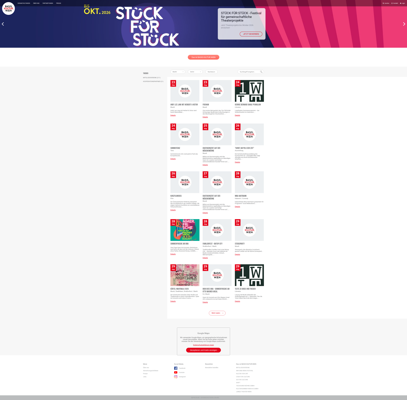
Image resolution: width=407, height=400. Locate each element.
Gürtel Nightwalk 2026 (179, 289)
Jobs (144, 377)
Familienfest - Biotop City (212, 243)
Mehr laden (216, 313)
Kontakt (395, 3)
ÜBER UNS (36, 3)
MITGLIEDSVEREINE (243, 367)
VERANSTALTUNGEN (23, 3)
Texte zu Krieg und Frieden (245, 289)
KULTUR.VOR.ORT (242, 373)
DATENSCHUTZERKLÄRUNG (210, 398)
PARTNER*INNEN (48, 3)
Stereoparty (240, 243)
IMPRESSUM (195, 398)
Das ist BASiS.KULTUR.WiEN (203, 57)
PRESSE (58, 3)
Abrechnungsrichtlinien (150, 370)
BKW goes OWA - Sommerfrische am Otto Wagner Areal (216, 290)
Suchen (386, 3)
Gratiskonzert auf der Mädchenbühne (211, 149)
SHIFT (238, 382)
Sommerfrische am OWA (179, 243)
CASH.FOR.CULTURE (243, 377)
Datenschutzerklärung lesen (203, 345)
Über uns (146, 367)
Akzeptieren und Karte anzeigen (203, 350)
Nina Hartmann (240, 196)
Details (173, 115)
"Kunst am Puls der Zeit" (244, 148)
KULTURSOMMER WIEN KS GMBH (247, 389)
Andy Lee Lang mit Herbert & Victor (184, 104)
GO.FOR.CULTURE (242, 379)
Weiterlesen (254, 31)
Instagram (182, 377)
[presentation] (3, 23)
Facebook (182, 368)
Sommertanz (175, 148)
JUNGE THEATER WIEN (243, 391)
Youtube (181, 372)
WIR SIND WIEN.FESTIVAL (244, 370)
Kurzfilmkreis (176, 196)
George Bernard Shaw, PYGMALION (248, 104)
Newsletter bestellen (211, 367)
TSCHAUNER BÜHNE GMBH (245, 386)
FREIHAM (206, 104)
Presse (145, 373)
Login (403, 3)
